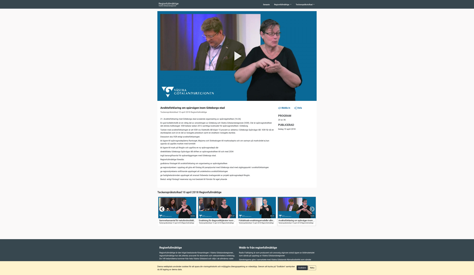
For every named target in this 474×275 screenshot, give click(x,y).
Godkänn (302, 268)
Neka (312, 268)
